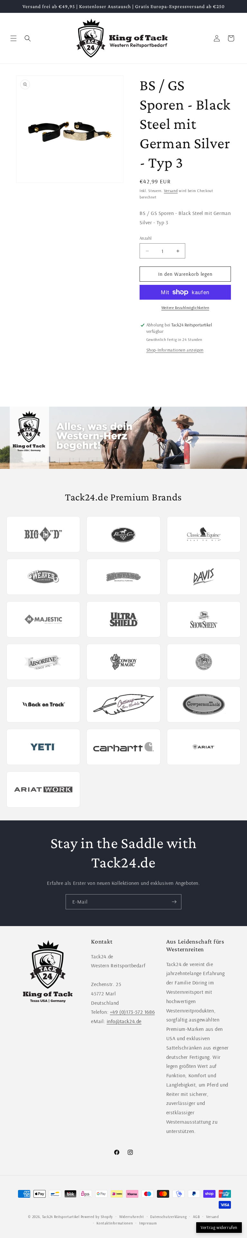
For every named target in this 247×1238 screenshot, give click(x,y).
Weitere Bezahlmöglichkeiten (185, 307)
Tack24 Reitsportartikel (60, 1216)
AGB (196, 1216)
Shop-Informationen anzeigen (175, 350)
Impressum (148, 1223)
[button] (13, 38)
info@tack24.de (124, 1021)
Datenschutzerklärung (168, 1216)
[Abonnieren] (174, 901)
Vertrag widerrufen (219, 1227)
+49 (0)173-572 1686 (132, 1012)
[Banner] (123, 438)
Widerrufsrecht (131, 1216)
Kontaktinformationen (114, 1223)
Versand (171, 190)
